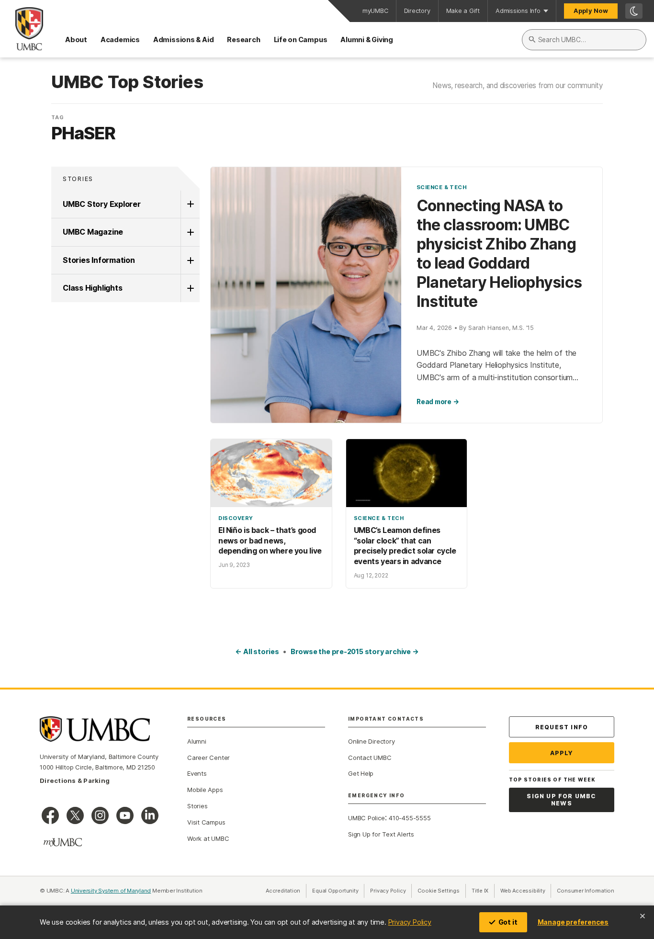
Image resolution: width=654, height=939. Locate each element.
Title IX (483, 890)
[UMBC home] (21, 28)
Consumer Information (585, 890)
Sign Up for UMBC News (561, 799)
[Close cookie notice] (642, 916)
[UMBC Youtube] (124, 815)
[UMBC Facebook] (50, 815)
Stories (78, 178)
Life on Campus (300, 39)
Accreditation (283, 890)
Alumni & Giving (366, 39)
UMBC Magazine (93, 232)
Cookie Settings (438, 890)
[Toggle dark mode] (634, 11)
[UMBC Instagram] (100, 815)
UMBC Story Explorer (102, 204)
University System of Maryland (111, 890)
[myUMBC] (63, 842)
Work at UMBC (208, 838)
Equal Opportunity (338, 890)
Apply (562, 753)
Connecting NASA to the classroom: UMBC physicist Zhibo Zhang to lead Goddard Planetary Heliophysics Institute (499, 253)
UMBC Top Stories (127, 82)
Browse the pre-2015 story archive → (355, 651)
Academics (120, 39)
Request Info (561, 727)
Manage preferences (573, 922)
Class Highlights (92, 288)
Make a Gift (463, 10)
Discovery (235, 518)
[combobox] (584, 39)
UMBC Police (366, 818)
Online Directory (371, 741)
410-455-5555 (409, 818)
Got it (508, 922)
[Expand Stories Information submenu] (190, 260)
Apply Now (591, 10)
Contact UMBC (369, 757)
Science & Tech (442, 187)
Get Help (360, 773)
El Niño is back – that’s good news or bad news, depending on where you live (270, 541)
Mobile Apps (205, 789)
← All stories (257, 651)
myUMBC (375, 10)
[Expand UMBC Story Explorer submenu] (190, 204)
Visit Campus (206, 822)
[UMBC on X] (75, 815)
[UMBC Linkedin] (149, 815)
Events (197, 773)
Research (243, 39)
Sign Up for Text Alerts (381, 834)
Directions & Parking (75, 780)
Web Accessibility (525, 890)
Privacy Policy (409, 922)
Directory (417, 10)
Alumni (196, 741)
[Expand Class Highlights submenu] (190, 288)
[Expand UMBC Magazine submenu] (190, 232)
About (76, 39)
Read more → (438, 402)
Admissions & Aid (183, 39)
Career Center (208, 757)
